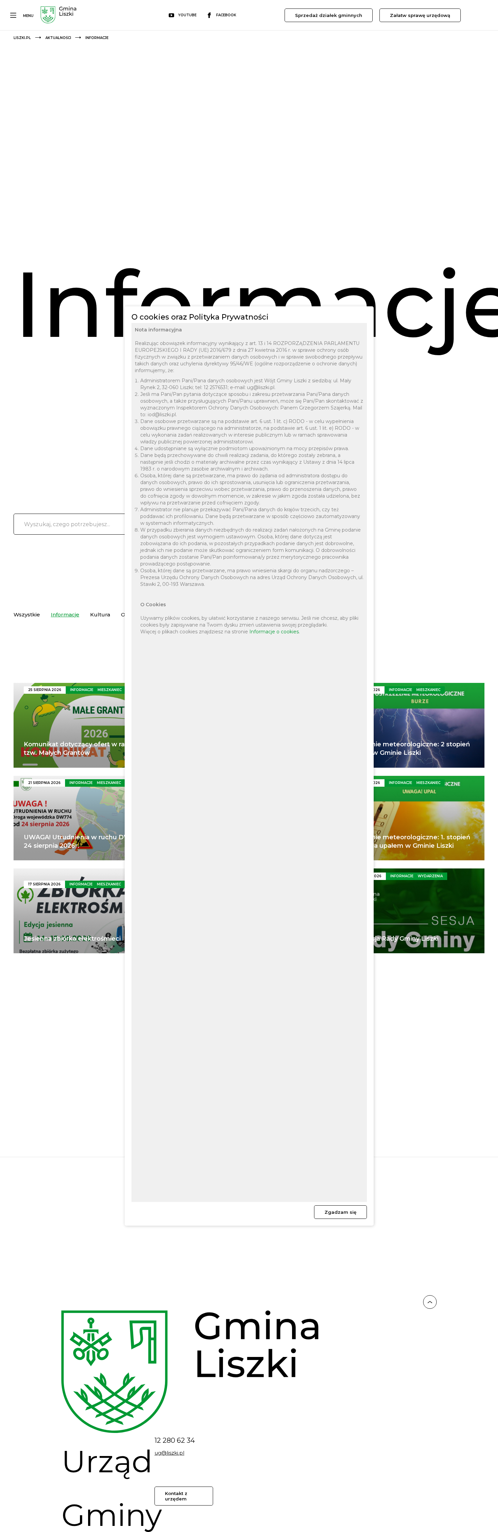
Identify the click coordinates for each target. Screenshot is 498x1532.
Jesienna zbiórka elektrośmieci (72, 938)
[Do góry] (430, 1302)
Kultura (100, 614)
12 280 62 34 (174, 1440)
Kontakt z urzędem (176, 1496)
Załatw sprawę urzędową (420, 15)
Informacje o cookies (274, 632)
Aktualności (58, 38)
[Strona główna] (58, 15)
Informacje (65, 614)
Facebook (226, 15)
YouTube (187, 15)
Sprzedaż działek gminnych (328, 15)
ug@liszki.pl (169, 1453)
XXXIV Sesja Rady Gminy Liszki (390, 938)
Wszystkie (27, 614)
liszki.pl (22, 38)
